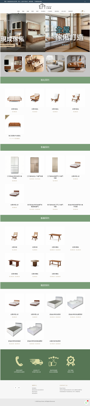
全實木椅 (14, 247)
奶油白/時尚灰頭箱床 (14, 341)
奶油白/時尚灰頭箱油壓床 (34, 341)
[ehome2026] (45, 6)
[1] (86, 403)
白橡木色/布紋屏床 (55, 341)
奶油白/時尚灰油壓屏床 (75, 314)
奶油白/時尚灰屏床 (55, 314)
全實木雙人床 (75, 176)
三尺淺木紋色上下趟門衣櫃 (35, 176)
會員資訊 (34, 388)
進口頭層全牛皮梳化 (14, 135)
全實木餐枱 (55, 247)
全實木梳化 (14, 109)
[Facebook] (85, 1)
